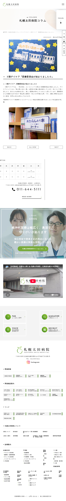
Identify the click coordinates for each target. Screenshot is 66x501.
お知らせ (46, 475)
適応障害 (6, 474)
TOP (6, 32)
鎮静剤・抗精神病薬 (9, 454)
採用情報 (15, 435)
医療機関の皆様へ (20, 496)
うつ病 (55, 450)
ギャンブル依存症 (9, 456)
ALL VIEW (32, 147)
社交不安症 (7, 481)
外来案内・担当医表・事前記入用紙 (37, 436)
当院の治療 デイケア (32, 475)
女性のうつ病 (57, 454)
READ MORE (26, 196)
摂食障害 (44, 451)
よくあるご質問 (48, 471)
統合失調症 (27, 463)
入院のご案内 (6, 435)
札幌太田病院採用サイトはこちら (33, 248)
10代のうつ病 (27, 454)
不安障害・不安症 (29, 456)
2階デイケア (32, 483)
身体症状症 (19, 475)
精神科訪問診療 (57, 435)
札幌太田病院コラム (13, 32)
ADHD (20, 484)
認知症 (44, 464)
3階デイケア (32, 485)
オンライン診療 (32, 471)
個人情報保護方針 (45, 496)
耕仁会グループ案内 (28, 432)
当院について (6, 431)
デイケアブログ (24, 32)
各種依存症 (6, 450)
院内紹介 (15, 431)
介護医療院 (46, 435)
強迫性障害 (7, 479)
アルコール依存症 (9, 452)
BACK (9, 147)
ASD (19, 482)
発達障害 (26, 452)
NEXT (57, 147)
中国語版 (60, 475)
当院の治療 (26, 435)
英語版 (60, 471)
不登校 (25, 450)
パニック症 (7, 476)
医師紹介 (45, 431)
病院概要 (35, 431)
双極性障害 (56, 466)
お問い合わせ (33, 496)
